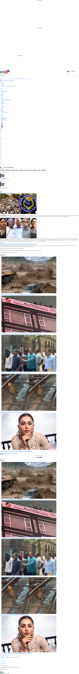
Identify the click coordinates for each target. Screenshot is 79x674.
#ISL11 (2, 82)
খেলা (15, 78)
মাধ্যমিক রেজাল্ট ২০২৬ (4, 117)
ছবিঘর (25, 78)
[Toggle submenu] (0, 166)
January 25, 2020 (14, 252)
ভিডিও (2, 110)
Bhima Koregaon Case (11, 453)
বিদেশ (9, 78)
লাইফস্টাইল (21, 78)
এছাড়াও (1, 164)
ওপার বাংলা (2, 95)
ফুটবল (4, 91)
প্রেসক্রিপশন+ (12, 78)
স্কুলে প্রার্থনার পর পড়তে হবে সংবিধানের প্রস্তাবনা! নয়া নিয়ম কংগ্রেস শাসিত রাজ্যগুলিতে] (21, 244)
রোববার (2, 114)
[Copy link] (1, 181)
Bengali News (5, 453)
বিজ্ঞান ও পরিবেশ (3, 103)
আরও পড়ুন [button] (1, 458)
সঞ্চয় (29, 78)
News (16, 453)
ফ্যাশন (7, 86)
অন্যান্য (6, 91)
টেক (11, 86)
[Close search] (67, 72)
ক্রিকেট (2, 91)
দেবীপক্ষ (2, 116)
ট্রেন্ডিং (2, 108)
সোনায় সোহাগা (3, 120)
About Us (3, 658)
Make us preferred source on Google (6, 192)
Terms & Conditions (4, 665)
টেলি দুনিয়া (9, 99)
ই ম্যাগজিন (2, 107)
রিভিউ (5, 99)
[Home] (5, 71)
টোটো (12, 86)
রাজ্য (5, 78)
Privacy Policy (3, 663)
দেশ (1, 89)
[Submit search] (73, 76)
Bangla (1, 453)
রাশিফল (27, 78)
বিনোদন (18, 78)
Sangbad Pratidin (4, 654)
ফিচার (2, 115)
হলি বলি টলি (2, 99)
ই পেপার (2, 106)
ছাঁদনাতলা (2, 121)
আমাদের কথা (2, 112)
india (2, 656)
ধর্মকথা (2, 94)
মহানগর (3, 78)
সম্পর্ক (6, 86)
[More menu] (78, 78)
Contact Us (3, 661)
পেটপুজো (10, 86)
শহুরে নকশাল (64, 215)
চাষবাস (2, 104)
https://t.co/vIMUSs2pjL (37, 250)
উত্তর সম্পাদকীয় (7, 112)
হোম (1, 81)
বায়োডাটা (2, 102)
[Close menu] (0, 129)
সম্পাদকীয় (2, 111)
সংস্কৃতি (7, 99)
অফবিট (2, 93)
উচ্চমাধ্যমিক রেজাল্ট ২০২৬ (4, 118)
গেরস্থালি (14, 86)
